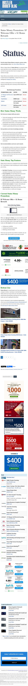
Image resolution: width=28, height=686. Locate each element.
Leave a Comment (23, 42)
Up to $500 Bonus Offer (12, 522)
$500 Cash (9, 504)
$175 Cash (9, 548)
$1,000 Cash (10, 554)
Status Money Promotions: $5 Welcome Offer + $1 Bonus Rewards (14, 33)
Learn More (11, 610)
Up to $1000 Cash (11, 518)
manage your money (11, 79)
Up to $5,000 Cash (11, 482)
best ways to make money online (9, 305)
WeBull (2, 101)
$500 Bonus (9, 508)
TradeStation (4, 98)
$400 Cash (9, 514)
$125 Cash (9, 543)
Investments (16, 369)
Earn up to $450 (10, 496)
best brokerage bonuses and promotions (16, 302)
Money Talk (20, 369)
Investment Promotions (9, 369)
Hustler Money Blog (14, 4)
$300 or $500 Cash (11, 535)
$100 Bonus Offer (11, 527)
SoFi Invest (3, 105)
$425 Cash (9, 539)
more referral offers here (19, 64)
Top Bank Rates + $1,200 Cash (14, 487)
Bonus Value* (6, 636)
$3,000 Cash (10, 492)
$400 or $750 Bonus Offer (12, 531)
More (14, 366)
